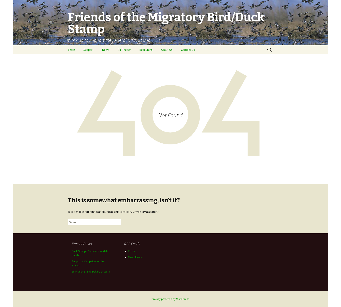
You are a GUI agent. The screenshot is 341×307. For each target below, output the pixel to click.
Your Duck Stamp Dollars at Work (91, 271)
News (105, 50)
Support (88, 50)
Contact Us (188, 50)
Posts (131, 251)
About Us (166, 50)
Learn (71, 50)
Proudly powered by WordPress (170, 299)
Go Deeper (124, 50)
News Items (135, 257)
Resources (146, 50)
